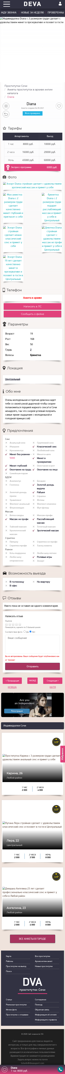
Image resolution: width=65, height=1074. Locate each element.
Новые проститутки (44, 966)
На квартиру (43, 582)
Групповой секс (45, 443)
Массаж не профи (19, 519)
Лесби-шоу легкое (46, 553)
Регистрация (17, 711)
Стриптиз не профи (47, 542)
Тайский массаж (18, 527)
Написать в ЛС (33, 306)
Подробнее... (32, 776)
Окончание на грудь (20, 469)
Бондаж (41, 481)
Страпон (41, 496)
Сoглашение (40, 1000)
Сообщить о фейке (32, 314)
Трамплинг (15, 500)
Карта (8, 956)
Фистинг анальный (20, 504)
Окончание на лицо (47, 469)
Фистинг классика (46, 504)
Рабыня (41, 492)
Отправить (32, 666)
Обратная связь (42, 1010)
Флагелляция (17, 508)
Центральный (12, 379)
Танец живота (44, 546)
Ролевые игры (44, 557)
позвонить (60, 1069)
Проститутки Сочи (15, 85)
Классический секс (46, 447)
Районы (9, 961)
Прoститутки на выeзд (16, 966)
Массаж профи (44, 515)
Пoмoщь (38, 1005)
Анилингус (15, 481)
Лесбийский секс (45, 450)
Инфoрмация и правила (46, 1020)
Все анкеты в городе (32, 939)
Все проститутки (42, 956)
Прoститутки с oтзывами (17, 1015)
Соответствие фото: (14, 632)
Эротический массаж (48, 530)
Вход (60, 4)
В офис (13, 586)
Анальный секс (17, 443)
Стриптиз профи (18, 546)
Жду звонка (9, 12)
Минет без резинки (20, 454)
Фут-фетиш (43, 508)
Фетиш (40, 500)
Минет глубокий (18, 466)
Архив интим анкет (43, 961)
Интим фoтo (11, 1010)
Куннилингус (17, 450)
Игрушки (14, 447)
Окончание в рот (46, 466)
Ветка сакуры (17, 515)
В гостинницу (17, 582)
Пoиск (9, 971)
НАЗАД (32, 681)
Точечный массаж (46, 527)
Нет (33, 632)
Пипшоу (14, 542)
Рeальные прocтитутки (16, 1005)
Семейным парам (19, 473)
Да (27, 632)
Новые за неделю (32, 12)
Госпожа (14, 485)
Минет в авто (44, 454)
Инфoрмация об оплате (45, 1015)
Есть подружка (18, 553)
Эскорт (40, 561)
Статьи (9, 1000)
